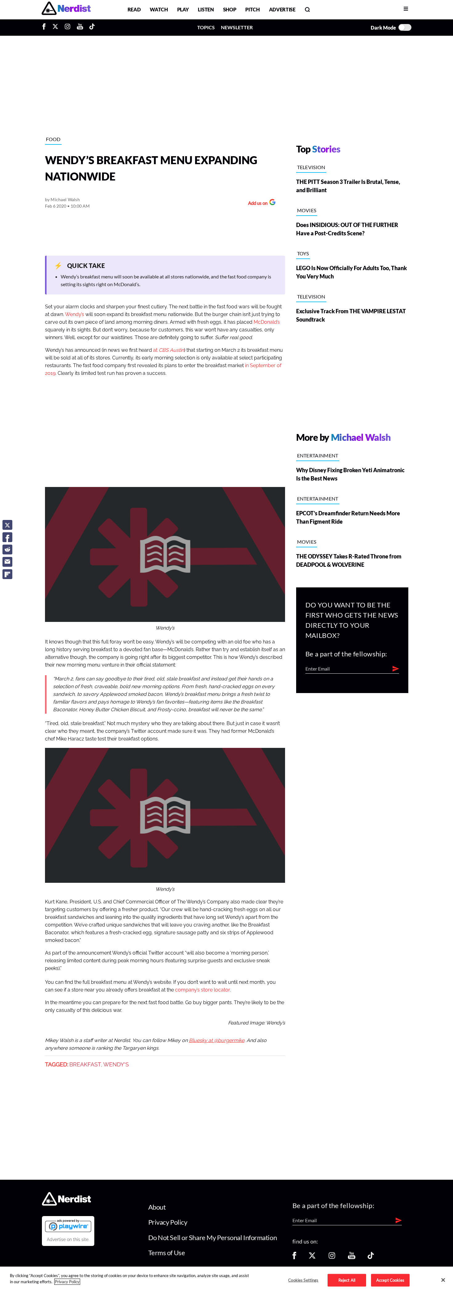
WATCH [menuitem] (159, 9)
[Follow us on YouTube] (351, 1257)
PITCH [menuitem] (252, 9)
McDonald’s (267, 322)
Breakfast (85, 1064)
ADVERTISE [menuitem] (282, 9)
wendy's (116, 1064)
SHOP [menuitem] (229, 9)
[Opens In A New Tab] (68, 1225)
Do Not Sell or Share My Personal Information (212, 1237)
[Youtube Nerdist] (80, 27)
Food (53, 139)
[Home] (66, 1203)
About (157, 1207)
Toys (303, 253)
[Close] (443, 1280)
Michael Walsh (65, 199)
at (168, 350)
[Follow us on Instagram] (332, 1257)
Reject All (346, 1279)
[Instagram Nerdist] (67, 27)
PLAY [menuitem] (183, 9)
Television (311, 167)
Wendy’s (74, 314)
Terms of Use (166, 1252)
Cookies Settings (303, 1279)
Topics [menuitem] (206, 27)
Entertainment (317, 455)
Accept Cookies (390, 1279)
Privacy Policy (167, 1222)
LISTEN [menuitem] (206, 9)
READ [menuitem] (134, 9)
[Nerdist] (66, 9)
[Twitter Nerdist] (55, 27)
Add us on (256, 203)
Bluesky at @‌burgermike (216, 1040)
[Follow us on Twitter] (312, 1257)
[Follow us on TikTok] (371, 1257)
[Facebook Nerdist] (45, 27)
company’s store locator (202, 990)
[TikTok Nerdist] (92, 27)
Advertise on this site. (68, 1239)
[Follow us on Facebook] (294, 1257)
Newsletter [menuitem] (237, 27)
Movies (306, 210)
